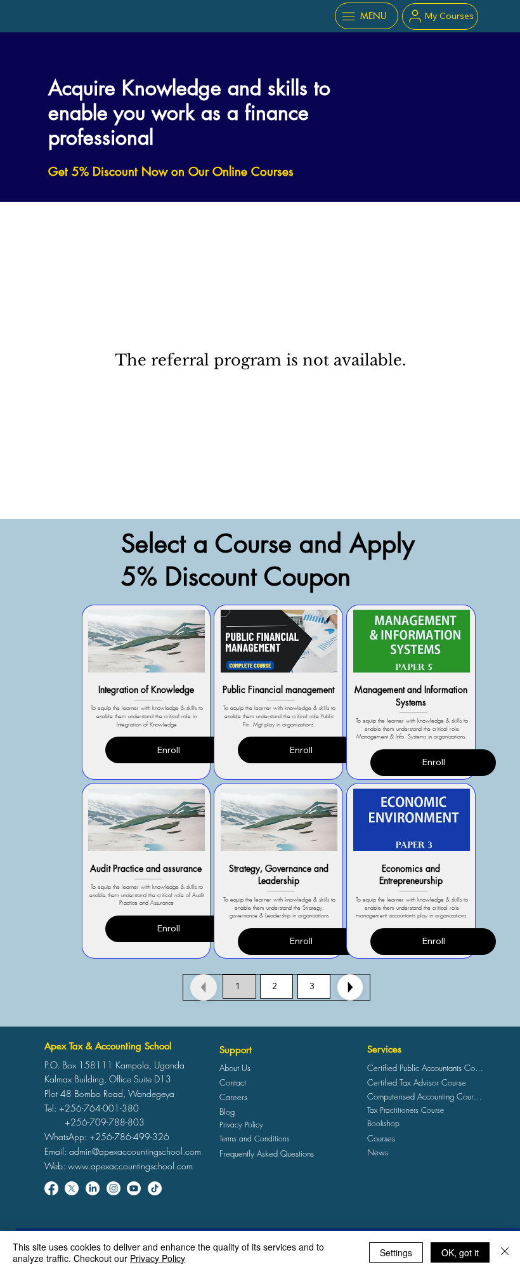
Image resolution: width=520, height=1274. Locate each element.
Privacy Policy (157, 1258)
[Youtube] (134, 1188)
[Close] (350, 987)
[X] (72, 1188)
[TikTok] (155, 1188)
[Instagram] (113, 1188)
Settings (396, 1252)
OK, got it (460, 1252)
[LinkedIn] (93, 1188)
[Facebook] (51, 1188)
